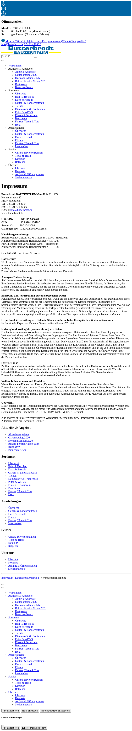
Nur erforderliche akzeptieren (55, 710)
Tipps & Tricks (23, 155)
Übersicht (20, 93)
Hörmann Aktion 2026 (27, 78)
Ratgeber (20, 161)
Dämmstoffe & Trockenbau (30, 109)
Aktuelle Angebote (25, 71)
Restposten (21, 84)
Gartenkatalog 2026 (26, 74)
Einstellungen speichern (34, 728)
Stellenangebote (23, 177)
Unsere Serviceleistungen (29, 152)
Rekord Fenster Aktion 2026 (30, 81)
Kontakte (20, 171)
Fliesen (19, 140)
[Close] (2, 587)
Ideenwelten (21, 146)
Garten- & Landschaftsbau (29, 102)
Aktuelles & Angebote (20, 595)
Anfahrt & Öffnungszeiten (29, 174)
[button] (2, 60)
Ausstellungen (16, 654)
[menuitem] (43, 41)
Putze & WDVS (24, 112)
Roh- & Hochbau (24, 96)
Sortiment (13, 617)
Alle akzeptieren (11, 710)
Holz (17, 124)
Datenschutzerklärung (27, 577)
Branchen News (24, 87)
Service (12, 676)
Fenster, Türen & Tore (27, 121)
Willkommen (15, 65)
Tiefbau (19, 105)
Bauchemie (21, 118)
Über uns (20, 168)
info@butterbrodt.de (12, 44)
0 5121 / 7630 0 (32, 44)
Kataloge (20, 158)
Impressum (7, 577)
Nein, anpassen (30, 710)
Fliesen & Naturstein (26, 115)
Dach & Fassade (24, 99)
